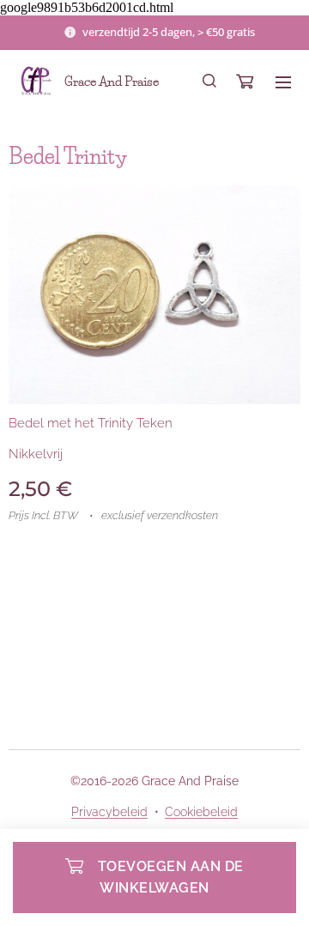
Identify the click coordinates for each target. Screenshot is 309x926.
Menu (283, 81)
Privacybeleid (109, 812)
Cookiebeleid (201, 812)
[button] (209, 81)
